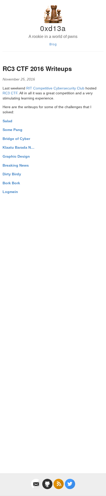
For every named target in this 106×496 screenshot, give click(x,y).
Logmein (10, 192)
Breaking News (16, 165)
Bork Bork (11, 183)
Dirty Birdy (12, 174)
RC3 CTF (10, 93)
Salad (7, 121)
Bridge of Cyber (16, 139)
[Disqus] (53, 262)
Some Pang (12, 130)
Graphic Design (16, 156)
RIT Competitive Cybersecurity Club (55, 88)
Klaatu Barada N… (18, 147)
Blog (53, 44)
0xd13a (53, 28)
